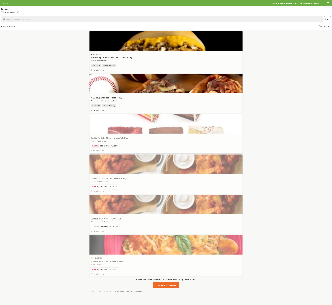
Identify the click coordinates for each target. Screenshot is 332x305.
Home (93, 292)
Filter (327, 19)
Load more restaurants (166, 285)
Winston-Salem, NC (106, 292)
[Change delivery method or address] (329, 11)
